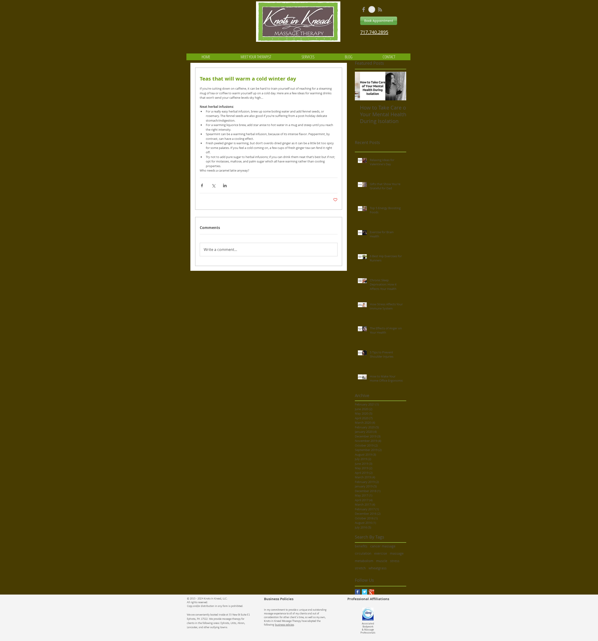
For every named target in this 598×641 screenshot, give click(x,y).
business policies (284, 624)
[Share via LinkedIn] (225, 185)
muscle (381, 561)
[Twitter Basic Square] (364, 592)
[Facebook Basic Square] (357, 592)
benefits (361, 546)
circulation (363, 553)
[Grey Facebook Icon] (363, 9)
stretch (360, 568)
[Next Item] (399, 86)
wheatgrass (378, 568)
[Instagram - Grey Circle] (371, 9)
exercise (380, 553)
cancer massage (382, 546)
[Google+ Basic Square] (371, 592)
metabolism (364, 561)
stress (394, 561)
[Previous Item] (362, 86)
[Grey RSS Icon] (380, 9)
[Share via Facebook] (202, 185)
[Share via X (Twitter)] (213, 185)
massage (397, 553)
